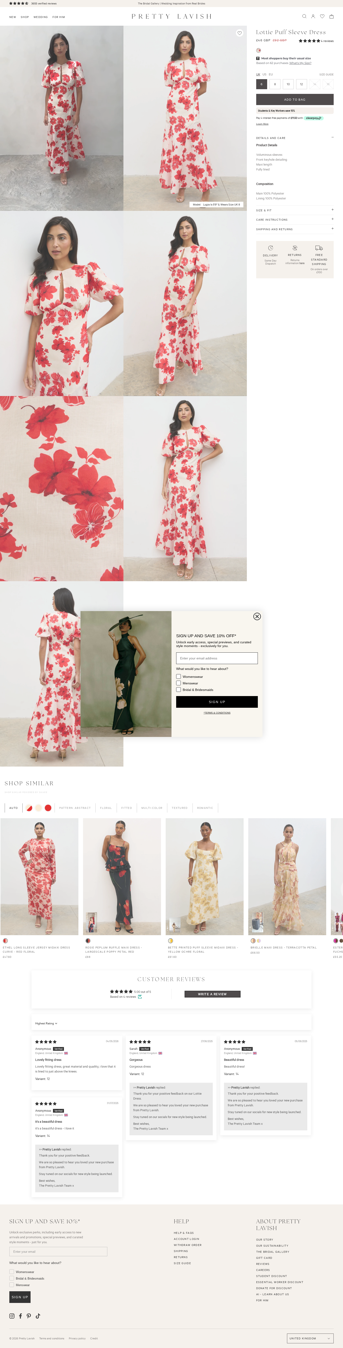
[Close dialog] (257, 616)
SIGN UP (217, 702)
